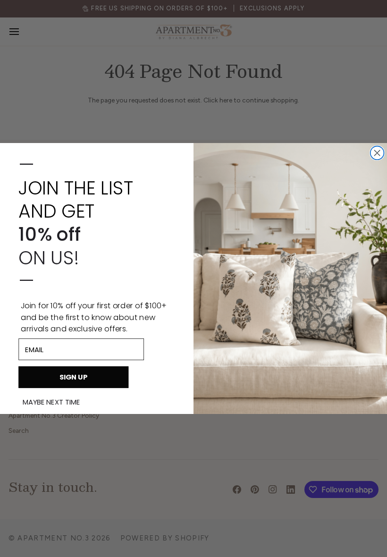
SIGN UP (73, 377)
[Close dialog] (377, 153)
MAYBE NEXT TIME (51, 402)
